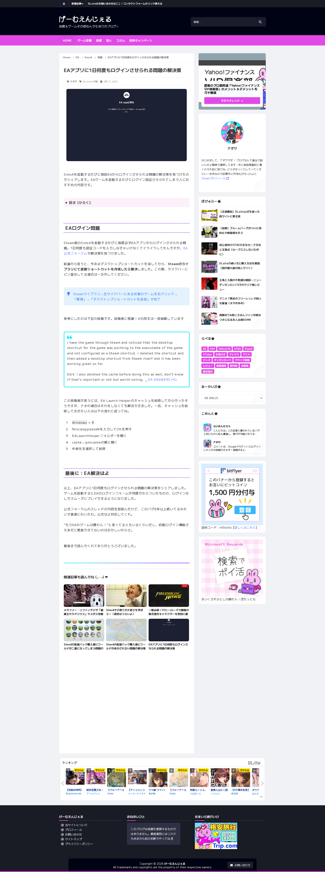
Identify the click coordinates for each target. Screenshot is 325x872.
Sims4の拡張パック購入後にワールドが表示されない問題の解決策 (126, 646)
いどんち (215, 793)
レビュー (208, 365)
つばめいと (195, 793)
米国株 (244, 365)
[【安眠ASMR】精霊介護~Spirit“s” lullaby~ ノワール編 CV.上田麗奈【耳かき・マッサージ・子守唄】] (75, 778)
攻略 (95, 81)
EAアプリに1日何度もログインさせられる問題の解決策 (168, 646)
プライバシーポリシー (79, 844)
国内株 (233, 365)
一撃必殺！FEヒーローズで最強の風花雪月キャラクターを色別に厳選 (169, 614)
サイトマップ (73, 839)
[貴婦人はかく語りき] (220, 778)
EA (84, 81)
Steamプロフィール (213, 178)
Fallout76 (224, 348)
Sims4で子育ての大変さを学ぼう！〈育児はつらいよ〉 (124, 612)
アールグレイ (93, 793)
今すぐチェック (230, 100)
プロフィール (73, 830)
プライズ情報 (242, 360)
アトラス (234, 354)
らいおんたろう (221, 426)
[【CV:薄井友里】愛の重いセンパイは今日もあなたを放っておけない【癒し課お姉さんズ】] (240, 778)
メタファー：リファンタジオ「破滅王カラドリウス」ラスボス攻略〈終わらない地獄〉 (83, 614)
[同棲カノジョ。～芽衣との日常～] (199, 778)
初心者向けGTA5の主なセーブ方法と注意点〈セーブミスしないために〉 (240, 249)
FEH (212, 348)
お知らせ (221, 354)
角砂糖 (152, 793)
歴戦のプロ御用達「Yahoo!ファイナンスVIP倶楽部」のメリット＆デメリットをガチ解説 (137, 3)
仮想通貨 (221, 365)
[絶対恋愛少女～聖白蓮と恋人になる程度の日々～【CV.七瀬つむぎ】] (96, 777)
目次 (72, 202)
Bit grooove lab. (74, 793)
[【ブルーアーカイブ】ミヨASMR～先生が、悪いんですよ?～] (116, 778)
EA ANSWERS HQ (162, 379)
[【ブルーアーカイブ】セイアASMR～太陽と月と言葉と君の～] (178, 778)
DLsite (254, 763)
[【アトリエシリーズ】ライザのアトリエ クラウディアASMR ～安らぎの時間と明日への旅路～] (137, 777)
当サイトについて (76, 825)
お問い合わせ (73, 834)
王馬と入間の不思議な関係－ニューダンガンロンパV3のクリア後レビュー (240, 284)
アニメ (246, 354)
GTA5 (237, 348)
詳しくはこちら (245, 527)
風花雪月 (208, 371)
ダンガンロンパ (222, 360)
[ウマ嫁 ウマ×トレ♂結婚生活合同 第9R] (158, 778)
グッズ (206, 360)
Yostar (110, 793)
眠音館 (234, 793)
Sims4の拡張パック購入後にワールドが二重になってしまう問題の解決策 (83, 648)
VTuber (207, 354)
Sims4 (89, 81)
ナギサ (217, 442)
